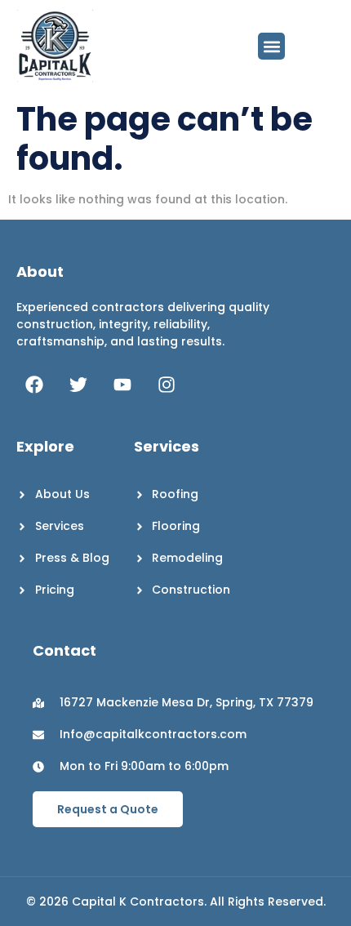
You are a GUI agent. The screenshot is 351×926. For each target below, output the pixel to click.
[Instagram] (166, 385)
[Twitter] (78, 385)
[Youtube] (122, 385)
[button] (271, 46)
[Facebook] (34, 385)
